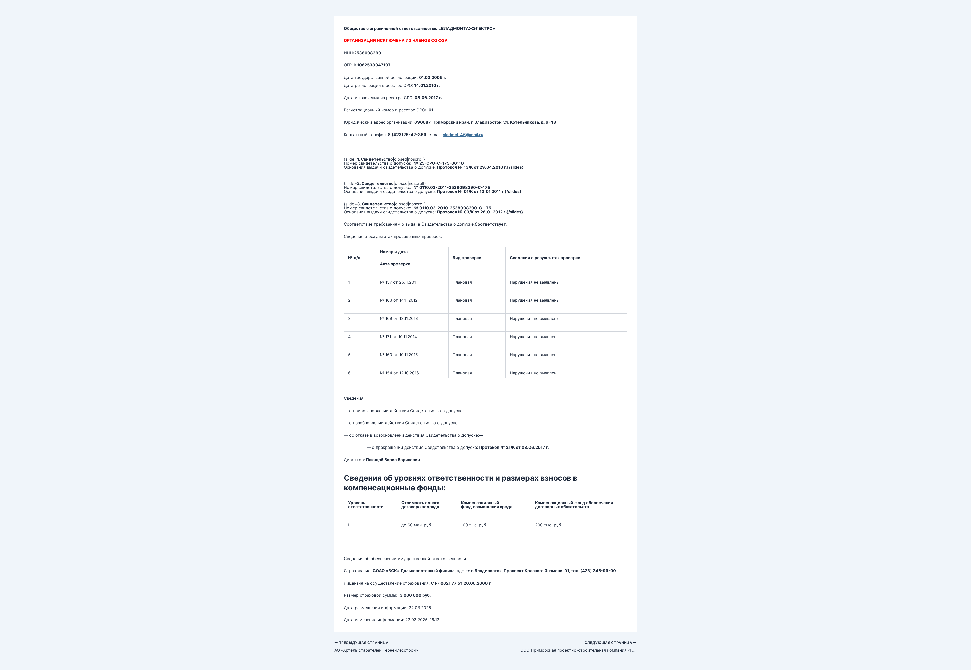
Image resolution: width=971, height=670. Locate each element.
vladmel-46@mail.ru (463, 134)
